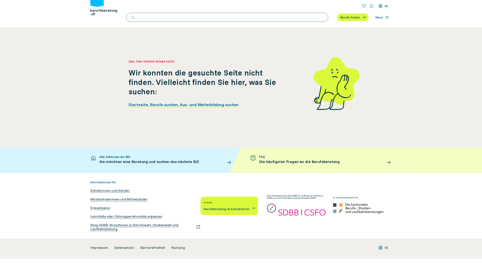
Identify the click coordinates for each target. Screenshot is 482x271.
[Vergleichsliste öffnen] (372, 6)
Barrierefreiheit (152, 248)
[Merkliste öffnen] (364, 6)
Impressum (99, 248)
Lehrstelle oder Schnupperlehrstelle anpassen (126, 216)
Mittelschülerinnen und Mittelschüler (119, 199)
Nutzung (178, 248)
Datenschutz (124, 248)
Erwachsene (100, 208)
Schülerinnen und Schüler (110, 191)
